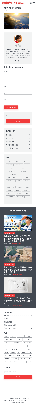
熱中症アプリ (20, 187)
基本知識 (8, 135)
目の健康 (26, 190)
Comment (6, 71)
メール (5, 93)
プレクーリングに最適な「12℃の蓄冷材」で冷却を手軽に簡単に (18, 300)
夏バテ (26, 180)
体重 (27, 177)
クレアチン (12, 168)
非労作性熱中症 (20, 196)
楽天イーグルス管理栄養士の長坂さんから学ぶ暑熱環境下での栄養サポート (18, 269)
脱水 (27, 193)
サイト (5, 100)
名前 (5, 87)
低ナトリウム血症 (11, 177)
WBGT (17, 161)
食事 (27, 196)
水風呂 (8, 187)
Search (18, 121)
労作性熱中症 (10, 180)
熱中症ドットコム (14, 398)
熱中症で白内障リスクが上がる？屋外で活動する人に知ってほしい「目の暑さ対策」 (18, 238)
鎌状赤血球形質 (10, 196)
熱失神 (27, 187)
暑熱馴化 (16, 184)
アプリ (27, 164)
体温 (20, 177)
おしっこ (25, 161)
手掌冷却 (9, 184)
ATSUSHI (18, 46)
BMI (9, 161)
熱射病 (9, 190)
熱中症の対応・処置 (12, 145)
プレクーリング (13, 174)
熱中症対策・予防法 (12, 148)
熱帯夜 (17, 190)
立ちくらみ (10, 193)
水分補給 (27, 184)
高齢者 (18, 200)
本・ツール (9, 138)
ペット (25, 174)
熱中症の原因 (10, 142)
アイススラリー (19, 164)
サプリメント (23, 168)
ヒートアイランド (24, 171)
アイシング (10, 164)
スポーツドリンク (12, 171)
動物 (19, 180)
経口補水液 (19, 193)
